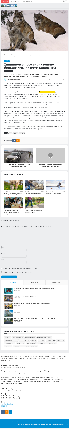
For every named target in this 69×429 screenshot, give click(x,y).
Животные (23, 55)
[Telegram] (10, 412)
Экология (18, 346)
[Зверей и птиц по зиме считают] (55, 185)
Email (3, 253)
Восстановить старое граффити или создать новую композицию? (36, 311)
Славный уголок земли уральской (25, 296)
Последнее (12, 282)
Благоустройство (11, 340)
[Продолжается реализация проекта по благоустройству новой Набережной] (8, 321)
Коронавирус (9, 343)
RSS (10, 133)
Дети (34, 340)
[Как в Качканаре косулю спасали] (34, 185)
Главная (8, 55)
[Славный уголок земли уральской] (8, 298)
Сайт (3, 259)
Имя (3, 247)
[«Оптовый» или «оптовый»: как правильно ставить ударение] (8, 291)
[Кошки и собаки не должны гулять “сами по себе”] (13, 185)
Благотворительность (44, 337)
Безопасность (30, 337)
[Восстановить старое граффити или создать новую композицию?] (8, 313)
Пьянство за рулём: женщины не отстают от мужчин (28, 1)
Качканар (15, 133)
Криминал (20, 343)
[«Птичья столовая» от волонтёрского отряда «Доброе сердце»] (13, 202)
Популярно (34, 282)
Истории (15, 55)
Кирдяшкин (22, 133)
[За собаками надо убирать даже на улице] (34, 202)
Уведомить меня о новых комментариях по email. (20, 269)
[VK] (14, 140)
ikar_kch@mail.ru (7, 404)
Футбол (8, 346)
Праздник (52, 343)
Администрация (17, 337)
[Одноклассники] (18, 140)
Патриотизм (41, 343)
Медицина (31, 343)
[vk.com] (3, 412)
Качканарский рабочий (14, 79)
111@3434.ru (5, 406)
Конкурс (60, 340)
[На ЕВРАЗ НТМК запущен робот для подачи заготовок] (8, 306)
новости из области (31, 346)
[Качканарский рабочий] (9, 5)
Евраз (42, 340)
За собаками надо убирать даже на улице (34, 211)
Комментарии (56, 282)
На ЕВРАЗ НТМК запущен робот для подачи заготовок (32, 303)
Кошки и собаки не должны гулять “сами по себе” (13, 194)
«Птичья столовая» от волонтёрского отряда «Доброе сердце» (11, 212)
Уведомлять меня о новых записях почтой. (18, 272)
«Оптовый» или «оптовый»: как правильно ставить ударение (34, 288)
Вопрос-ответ (24, 340)
